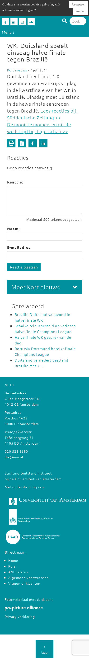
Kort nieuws (17, 70)
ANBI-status (18, 571)
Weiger (80, 11)
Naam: (13, 228)
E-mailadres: (19, 247)
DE (12, 384)
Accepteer (78, 4)
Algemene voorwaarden (28, 577)
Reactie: (15, 181)
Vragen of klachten (24, 583)
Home (13, 560)
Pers (12, 566)
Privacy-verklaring (20, 616)
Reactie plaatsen (24, 266)
